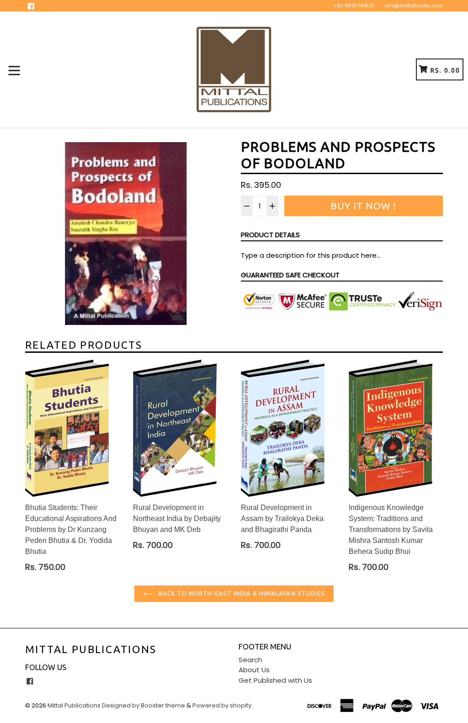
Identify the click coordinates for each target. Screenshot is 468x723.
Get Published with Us (275, 680)
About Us (254, 670)
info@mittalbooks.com (414, 5)
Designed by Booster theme (143, 705)
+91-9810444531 (354, 5)
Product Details (270, 234)
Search (250, 660)
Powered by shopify (221, 705)
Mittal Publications (91, 649)
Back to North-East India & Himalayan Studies (241, 593)
